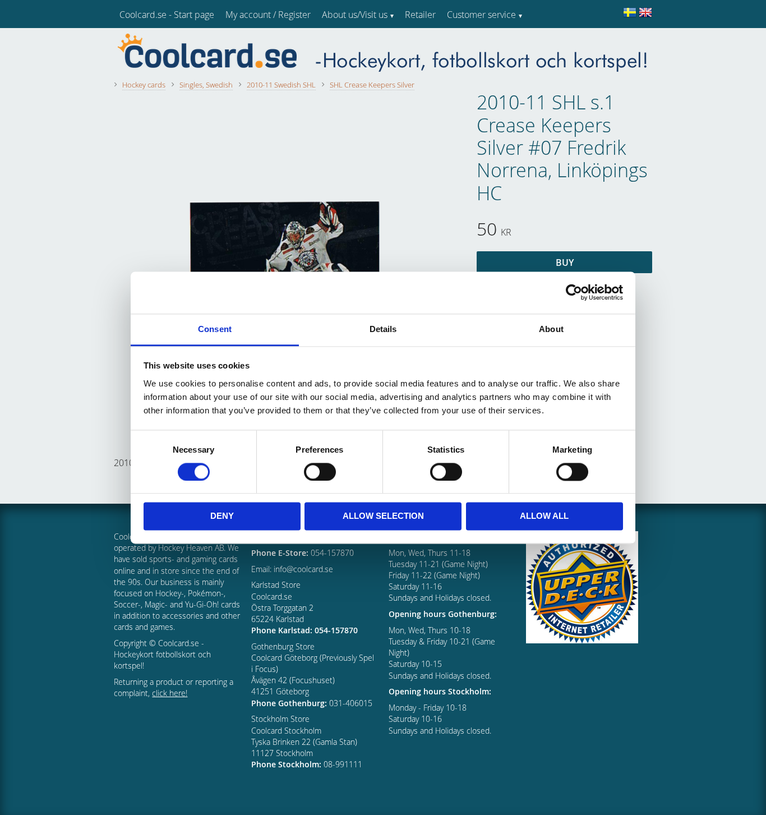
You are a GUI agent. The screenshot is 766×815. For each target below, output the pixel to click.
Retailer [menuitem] (420, 14)
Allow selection (383, 516)
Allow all (544, 516)
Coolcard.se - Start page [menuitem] (166, 14)
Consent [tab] (215, 329)
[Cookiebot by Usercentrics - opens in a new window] (574, 292)
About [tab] (551, 329)
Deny (222, 516)
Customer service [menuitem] (481, 14)
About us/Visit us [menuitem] (354, 14)
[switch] (320, 472)
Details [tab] (383, 329)
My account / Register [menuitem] (268, 14)
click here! (169, 693)
